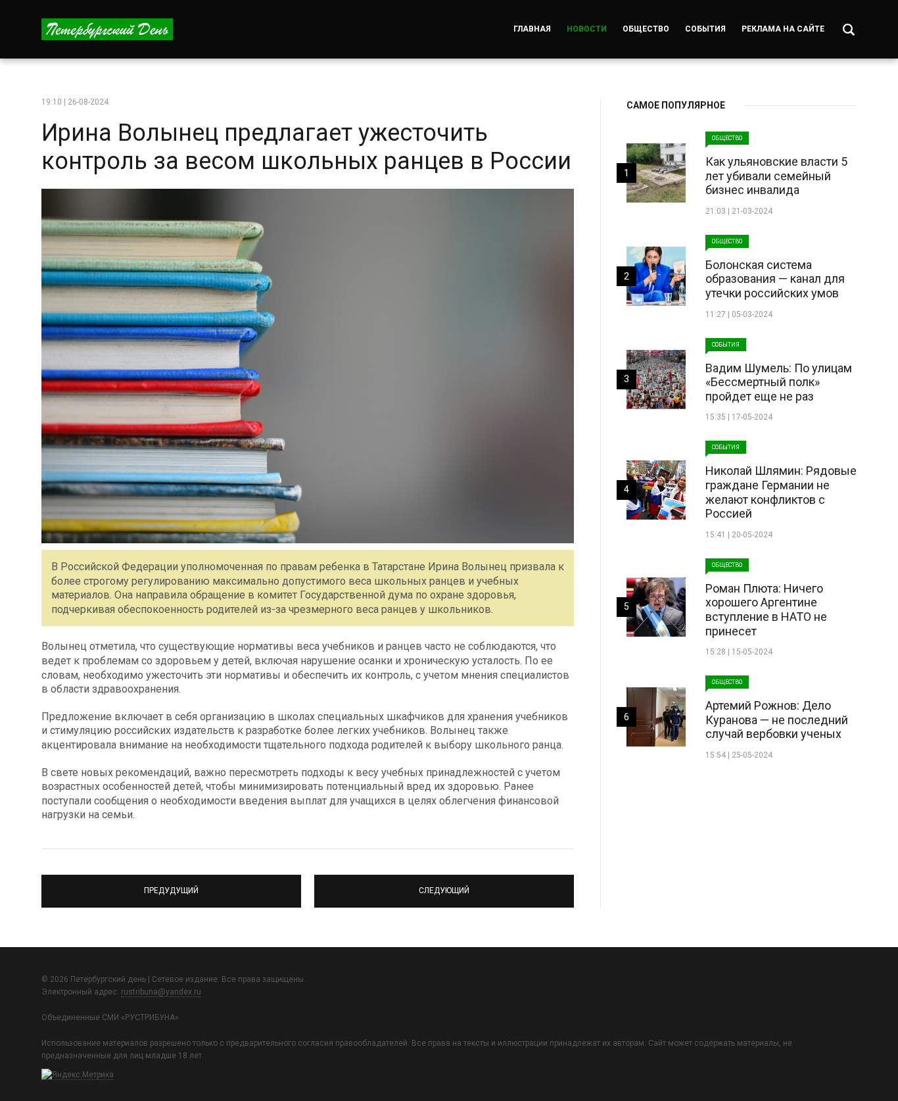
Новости (587, 29)
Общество (646, 29)
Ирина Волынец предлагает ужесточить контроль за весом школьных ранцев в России (306, 147)
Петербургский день (107, 29)
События (705, 29)
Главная (532, 29)
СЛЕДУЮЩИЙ (444, 885)
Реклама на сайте (783, 29)
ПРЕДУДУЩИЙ (171, 885)
